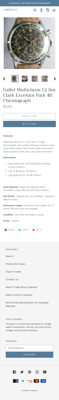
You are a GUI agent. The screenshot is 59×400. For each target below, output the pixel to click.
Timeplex (10, 9)
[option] (15, 78)
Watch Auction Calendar (19, 295)
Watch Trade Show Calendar (21, 287)
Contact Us (12, 279)
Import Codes (13, 271)
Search (9, 256)
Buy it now (29, 124)
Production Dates (15, 264)
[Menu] (54, 10)
